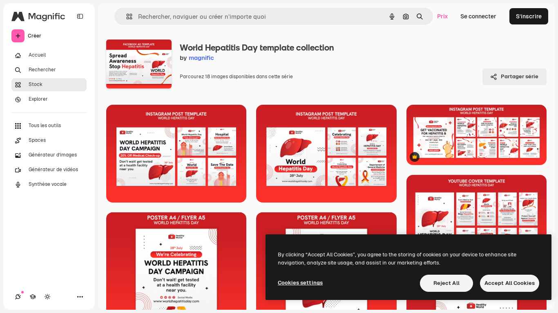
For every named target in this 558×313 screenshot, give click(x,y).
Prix (442, 16)
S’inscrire (529, 16)
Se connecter (478, 16)
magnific (201, 58)
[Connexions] (18, 296)
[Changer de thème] (47, 296)
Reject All (446, 283)
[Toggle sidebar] (80, 16)
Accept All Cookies (509, 283)
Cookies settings (300, 282)
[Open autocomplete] (126, 16)
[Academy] (32, 296)
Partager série (519, 76)
